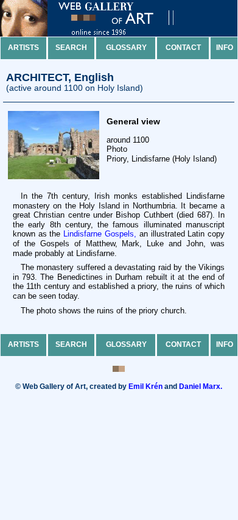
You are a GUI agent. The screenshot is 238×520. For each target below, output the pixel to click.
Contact (183, 47)
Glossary (126, 47)
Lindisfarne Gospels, (99, 233)
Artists (23, 47)
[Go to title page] (97, 33)
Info (224, 47)
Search (71, 47)
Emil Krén (145, 386)
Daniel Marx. (200, 386)
